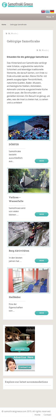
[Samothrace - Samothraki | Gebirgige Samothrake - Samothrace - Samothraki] (28, 4)
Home (4, 24)
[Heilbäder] (28, 280)
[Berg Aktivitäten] (28, 234)
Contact (47, 414)
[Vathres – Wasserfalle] (28, 181)
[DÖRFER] (28, 128)
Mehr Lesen (41, 161)
